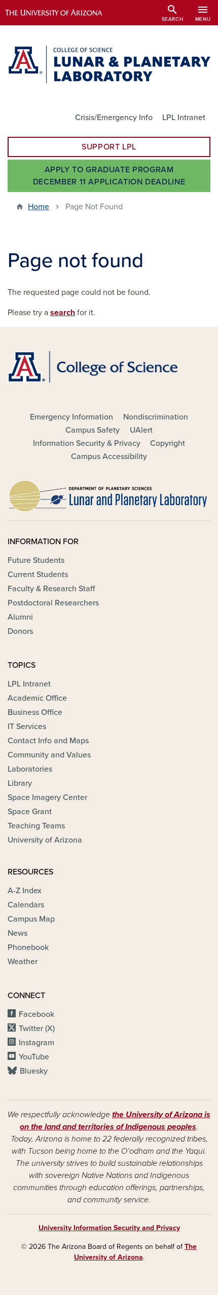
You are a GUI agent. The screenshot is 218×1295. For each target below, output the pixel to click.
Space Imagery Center (47, 797)
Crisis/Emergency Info (114, 117)
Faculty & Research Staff (51, 589)
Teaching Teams (36, 826)
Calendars (26, 905)
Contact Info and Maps (48, 741)
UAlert (141, 430)
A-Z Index (25, 891)
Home (38, 207)
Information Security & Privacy (86, 443)
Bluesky (34, 1071)
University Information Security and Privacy (109, 1228)
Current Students (38, 574)
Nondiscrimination (155, 417)
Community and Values (49, 755)
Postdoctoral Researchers (53, 603)
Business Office (35, 712)
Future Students (36, 560)
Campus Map (31, 919)
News (17, 933)
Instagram (36, 1043)
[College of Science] (109, 367)
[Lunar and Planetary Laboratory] (109, 493)
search (62, 313)
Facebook (36, 1014)
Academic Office (37, 698)
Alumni (20, 617)
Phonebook (28, 947)
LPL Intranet (183, 117)
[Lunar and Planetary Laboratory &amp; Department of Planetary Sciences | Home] (109, 64)
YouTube (34, 1057)
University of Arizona (45, 840)
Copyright (167, 443)
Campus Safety (92, 430)
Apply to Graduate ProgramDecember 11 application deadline (109, 176)
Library (20, 783)
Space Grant (30, 812)
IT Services (27, 726)
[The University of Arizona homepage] (61, 12)
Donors (20, 631)
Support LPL (109, 147)
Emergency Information (71, 417)
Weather (23, 962)
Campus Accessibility (109, 456)
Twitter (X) (37, 1028)
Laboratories (30, 769)
